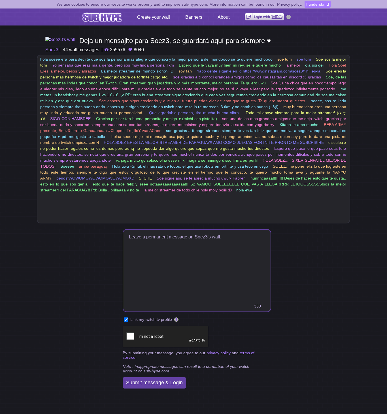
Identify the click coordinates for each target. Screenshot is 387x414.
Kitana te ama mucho (299, 124)
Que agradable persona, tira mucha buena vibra (194, 112)
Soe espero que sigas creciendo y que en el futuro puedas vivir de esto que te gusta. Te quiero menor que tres (202, 101)
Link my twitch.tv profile (151, 319)
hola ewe (244, 190)
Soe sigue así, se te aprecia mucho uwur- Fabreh (201, 178)
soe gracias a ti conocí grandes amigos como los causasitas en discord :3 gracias (247, 77)
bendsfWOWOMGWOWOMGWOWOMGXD (95, 178)
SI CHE (145, 178)
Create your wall (153, 17)
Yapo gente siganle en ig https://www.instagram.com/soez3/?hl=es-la (258, 71)
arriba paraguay (93, 166)
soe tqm (284, 59)
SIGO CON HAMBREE (70, 118)
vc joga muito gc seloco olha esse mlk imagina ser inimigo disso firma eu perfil (187, 160)
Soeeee (67, 166)
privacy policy (219, 353)
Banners (193, 17)
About (223, 17)
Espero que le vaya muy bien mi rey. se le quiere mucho (229, 65)
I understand (317, 4)
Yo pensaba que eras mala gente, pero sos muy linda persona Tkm (113, 65)
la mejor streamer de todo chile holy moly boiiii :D (188, 190)
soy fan (185, 71)
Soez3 (51, 49)
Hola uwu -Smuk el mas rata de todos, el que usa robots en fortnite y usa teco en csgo (190, 166)
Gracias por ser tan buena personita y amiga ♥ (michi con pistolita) (156, 118)
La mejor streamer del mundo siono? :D (137, 71)
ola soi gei (314, 65)
